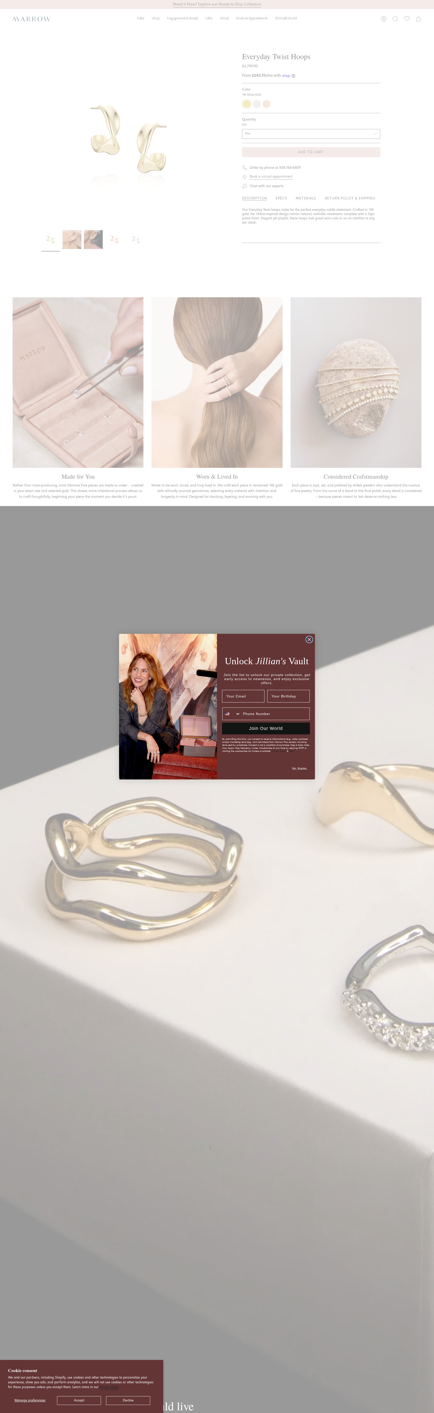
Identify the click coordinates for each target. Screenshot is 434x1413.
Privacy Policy (109, 1387)
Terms (292, 751)
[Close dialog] (309, 639)
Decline (128, 1400)
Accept (79, 1400)
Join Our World (266, 728)
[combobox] (232, 714)
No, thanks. (299, 768)
